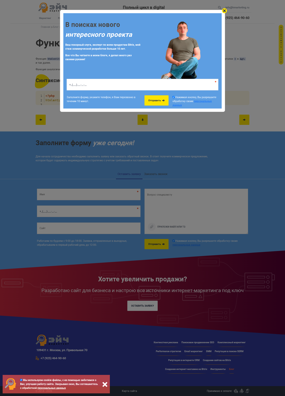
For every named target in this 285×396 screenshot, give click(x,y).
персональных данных (51, 388)
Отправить (154, 100)
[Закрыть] (224, 10)
